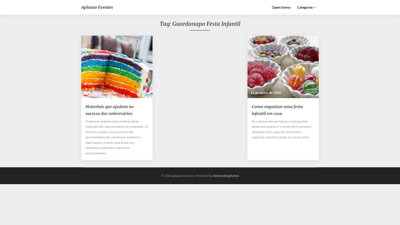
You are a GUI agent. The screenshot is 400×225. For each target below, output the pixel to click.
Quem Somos (281, 7)
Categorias (305, 7)
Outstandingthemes (226, 176)
